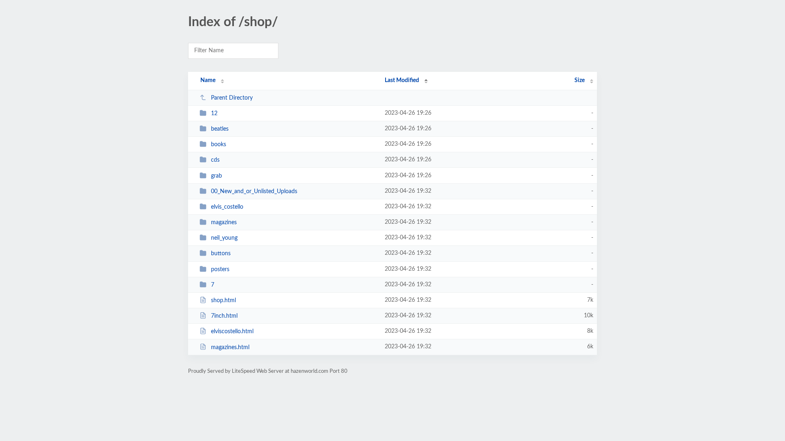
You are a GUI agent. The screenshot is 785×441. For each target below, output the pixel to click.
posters (220, 269)
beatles (220, 129)
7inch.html (224, 316)
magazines (224, 222)
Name (207, 80)
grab (216, 176)
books (218, 144)
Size (579, 80)
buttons (221, 253)
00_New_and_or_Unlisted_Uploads (254, 191)
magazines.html (230, 347)
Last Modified (402, 80)
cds (215, 160)
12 (214, 113)
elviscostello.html (232, 331)
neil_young (224, 238)
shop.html (223, 300)
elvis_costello (227, 207)
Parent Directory (232, 98)
